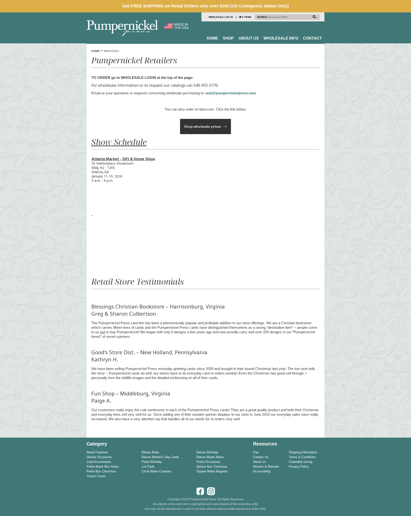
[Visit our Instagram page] (211, 494)
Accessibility (262, 471)
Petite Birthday (152, 462)
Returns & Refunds (266, 466)
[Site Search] (314, 17)
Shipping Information (303, 452)
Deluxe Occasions (99, 457)
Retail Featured (97, 452)
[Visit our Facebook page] (200, 494)
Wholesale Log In (221, 17)
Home (212, 38)
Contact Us (261, 457)
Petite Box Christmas (101, 471)
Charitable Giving (300, 462)
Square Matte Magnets (212, 471)
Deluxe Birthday (207, 452)
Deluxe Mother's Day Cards (160, 457)
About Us (249, 38)
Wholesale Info (281, 38)
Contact (312, 38)
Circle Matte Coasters (156, 471)
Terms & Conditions (302, 457)
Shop (228, 38)
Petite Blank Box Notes (103, 466)
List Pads (148, 466)
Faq (255, 452)
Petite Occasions (208, 462)
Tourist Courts (96, 476)
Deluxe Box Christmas (211, 466)
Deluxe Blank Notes (210, 457)
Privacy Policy (299, 466)
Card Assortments (99, 462)
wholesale (111, 51)
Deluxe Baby (150, 452)
